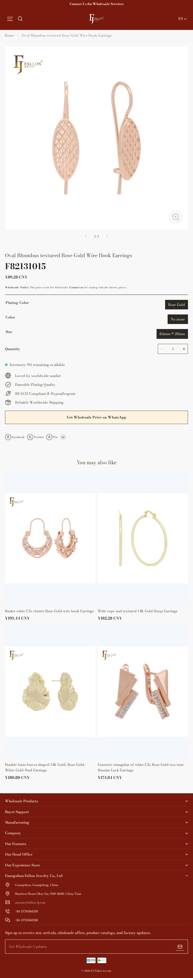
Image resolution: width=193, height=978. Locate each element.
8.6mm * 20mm (172, 334)
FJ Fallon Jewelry (101, 971)
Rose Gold (176, 304)
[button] (10, 19)
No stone (178, 319)
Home (9, 35)
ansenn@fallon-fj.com (30, 902)
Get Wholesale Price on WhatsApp (96, 417)
